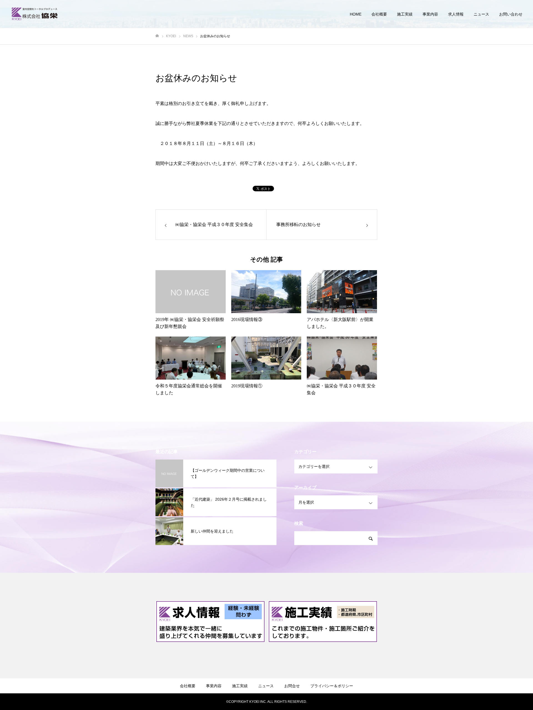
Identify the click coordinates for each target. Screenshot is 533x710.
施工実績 (405, 14)
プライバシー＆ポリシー (331, 686)
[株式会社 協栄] (34, 14)
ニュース (481, 14)
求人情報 (456, 14)
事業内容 (430, 14)
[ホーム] (157, 36)
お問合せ (292, 686)
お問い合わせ (510, 14)
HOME (355, 14)
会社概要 (379, 14)
